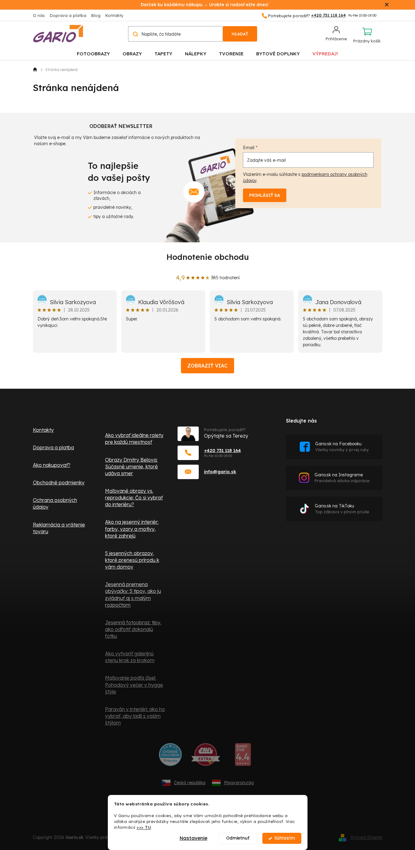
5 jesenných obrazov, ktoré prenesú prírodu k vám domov (132, 560)
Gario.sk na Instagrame (342, 477)
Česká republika (190, 782)
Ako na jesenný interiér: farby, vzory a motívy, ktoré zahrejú (132, 528)
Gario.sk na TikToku (342, 508)
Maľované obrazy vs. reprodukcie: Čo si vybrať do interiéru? (134, 497)
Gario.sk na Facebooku (342, 446)
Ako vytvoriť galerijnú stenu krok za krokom (130, 656)
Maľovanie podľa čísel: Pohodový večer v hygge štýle (134, 684)
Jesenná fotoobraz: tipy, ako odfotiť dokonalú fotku (133, 629)
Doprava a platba (68, 15)
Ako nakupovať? (51, 465)
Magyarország (239, 782)
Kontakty (114, 15)
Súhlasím (284, 838)
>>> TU (144, 827)
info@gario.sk (220, 472)
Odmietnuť (237, 838)
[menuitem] (93, 53)
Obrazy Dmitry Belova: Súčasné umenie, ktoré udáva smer (131, 466)
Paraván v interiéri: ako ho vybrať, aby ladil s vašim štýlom (135, 716)
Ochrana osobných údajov (55, 503)
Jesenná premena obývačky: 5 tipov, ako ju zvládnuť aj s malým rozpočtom (133, 594)
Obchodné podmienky (58, 482)
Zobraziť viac (207, 366)
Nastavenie (193, 838)
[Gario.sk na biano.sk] (243, 757)
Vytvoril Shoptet (366, 837)
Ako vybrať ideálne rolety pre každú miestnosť (134, 438)
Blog (95, 15)
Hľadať (240, 33)
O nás (39, 15)
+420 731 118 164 (222, 450)
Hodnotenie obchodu (207, 257)
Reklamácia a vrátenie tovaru (59, 528)
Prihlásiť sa (264, 195)
